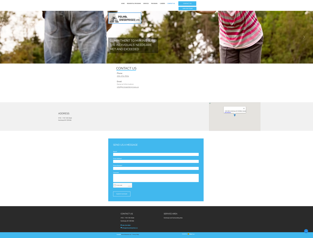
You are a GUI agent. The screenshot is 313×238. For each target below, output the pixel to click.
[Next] (304, 37)
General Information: (125, 84)
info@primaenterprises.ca (128, 87)
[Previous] (9, 37)
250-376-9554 (123, 76)
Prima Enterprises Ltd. (126, 234)
